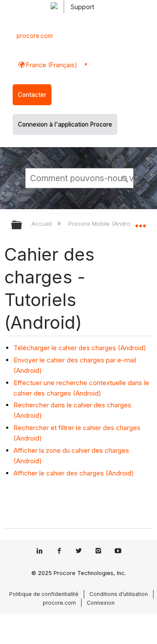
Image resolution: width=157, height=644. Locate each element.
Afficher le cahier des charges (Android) (74, 473)
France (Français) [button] (50, 65)
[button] (125, 177)
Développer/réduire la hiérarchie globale (22, 225)
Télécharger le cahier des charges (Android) (80, 348)
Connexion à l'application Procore (65, 124)
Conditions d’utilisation (118, 594)
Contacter (32, 94)
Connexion (101, 602)
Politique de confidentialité (43, 594)
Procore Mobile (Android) (103, 223)
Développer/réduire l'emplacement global (140, 222)
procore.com (35, 35)
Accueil (42, 223)
